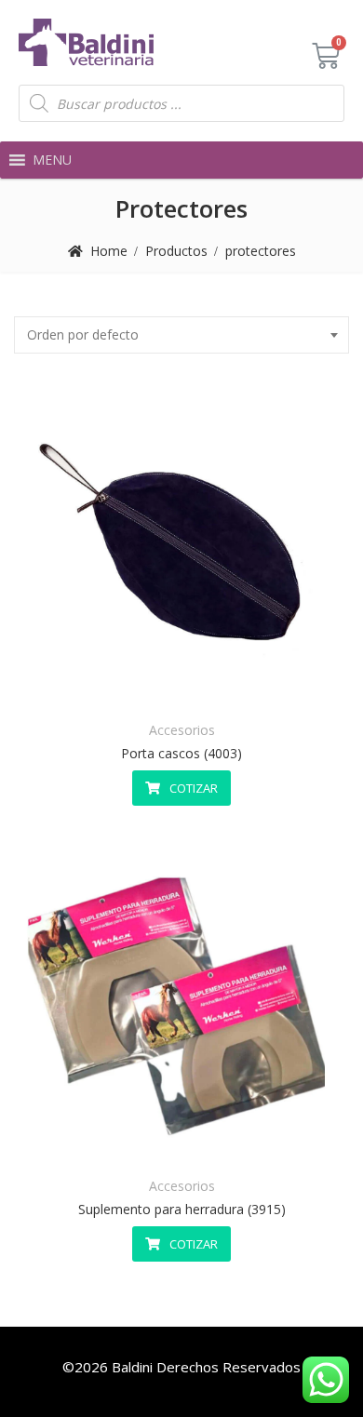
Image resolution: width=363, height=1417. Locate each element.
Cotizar (193, 788)
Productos (176, 251)
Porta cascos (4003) (181, 753)
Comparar (182, 687)
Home (109, 251)
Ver (228, 687)
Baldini (132, 1366)
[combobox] (181, 335)
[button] (52, 160)
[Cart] (326, 56)
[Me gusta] (136, 687)
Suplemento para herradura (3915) (182, 1209)
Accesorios (182, 730)
